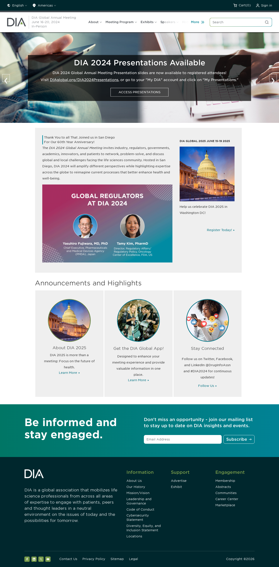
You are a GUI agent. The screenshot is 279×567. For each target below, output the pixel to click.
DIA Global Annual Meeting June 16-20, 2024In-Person (54, 22)
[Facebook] (27, 559)
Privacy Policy (93, 559)
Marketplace (225, 505)
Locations (134, 536)
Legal (133, 559)
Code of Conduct (140, 509)
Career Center (226, 499)
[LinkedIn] (34, 559)
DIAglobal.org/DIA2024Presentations (84, 80)
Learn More (68, 372)
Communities (225, 493)
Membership (225, 480)
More (195, 22)
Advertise (179, 480)
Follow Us (206, 386)
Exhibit (176, 487)
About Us (134, 480)
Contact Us (68, 559)
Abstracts (223, 487)
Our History (135, 487)
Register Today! (219, 230)
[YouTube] (48, 559)
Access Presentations (139, 92)
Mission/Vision (138, 493)
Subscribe (236, 439)
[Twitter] (41, 559)
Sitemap (117, 559)
